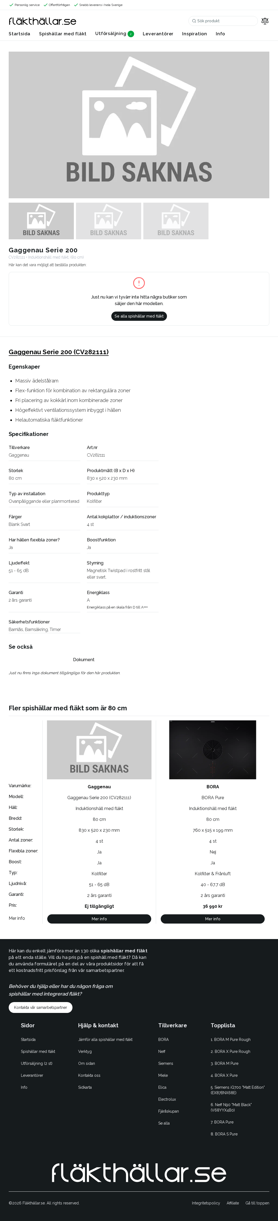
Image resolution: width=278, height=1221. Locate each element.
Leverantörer (158, 33)
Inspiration (194, 33)
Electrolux (167, 1099)
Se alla (164, 1123)
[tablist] (84, 660)
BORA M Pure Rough (232, 1039)
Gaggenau (19, 455)
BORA (163, 1039)
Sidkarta (85, 1087)
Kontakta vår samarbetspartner (40, 1007)
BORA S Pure (226, 1134)
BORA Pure (223, 1122)
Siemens (165, 1063)
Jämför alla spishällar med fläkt (105, 1039)
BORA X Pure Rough (232, 1051)
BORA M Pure (226, 1063)
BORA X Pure (226, 1075)
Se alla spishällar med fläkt (139, 316)
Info (220, 33)
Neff (161, 1051)
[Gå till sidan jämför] (265, 21)
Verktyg (85, 1051)
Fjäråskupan (168, 1111)
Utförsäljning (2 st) (36, 1063)
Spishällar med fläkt (63, 33)
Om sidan (86, 1063)
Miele (163, 1075)
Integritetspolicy (206, 1203)
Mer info (99, 919)
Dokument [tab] (83, 659)
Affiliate (233, 1203)
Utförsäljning (110, 33)
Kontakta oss (89, 1075)
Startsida (19, 33)
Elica (162, 1087)
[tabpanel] (84, 673)
